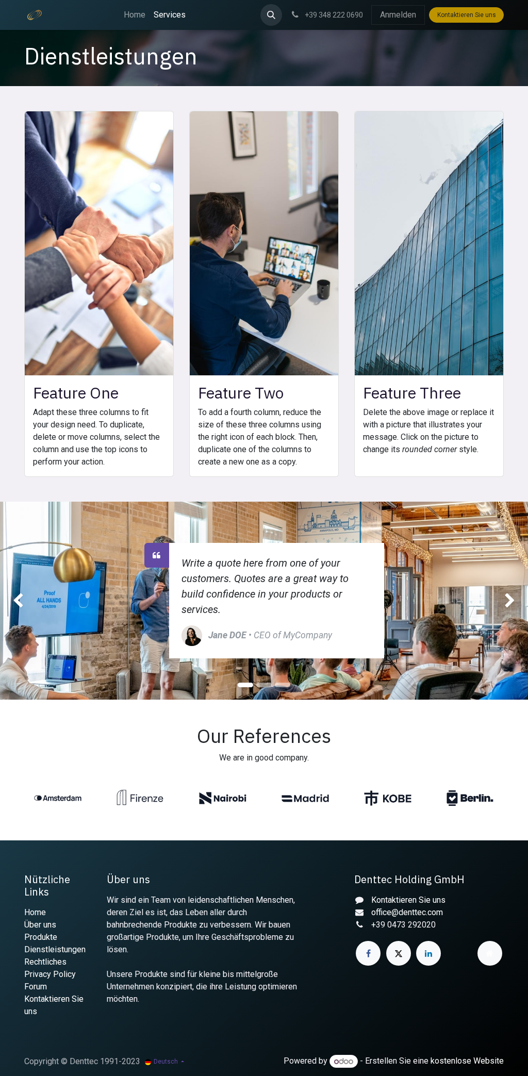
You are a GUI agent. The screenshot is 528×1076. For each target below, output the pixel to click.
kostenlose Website (467, 1061)
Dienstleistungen (55, 949)
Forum (35, 986)
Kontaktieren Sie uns (466, 15)
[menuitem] (135, 15)
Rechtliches (45, 962)
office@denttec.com (407, 912)
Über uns (40, 925)
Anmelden (398, 15)
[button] (271, 15)
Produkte (40, 937)
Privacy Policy (50, 974)
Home (35, 912)
